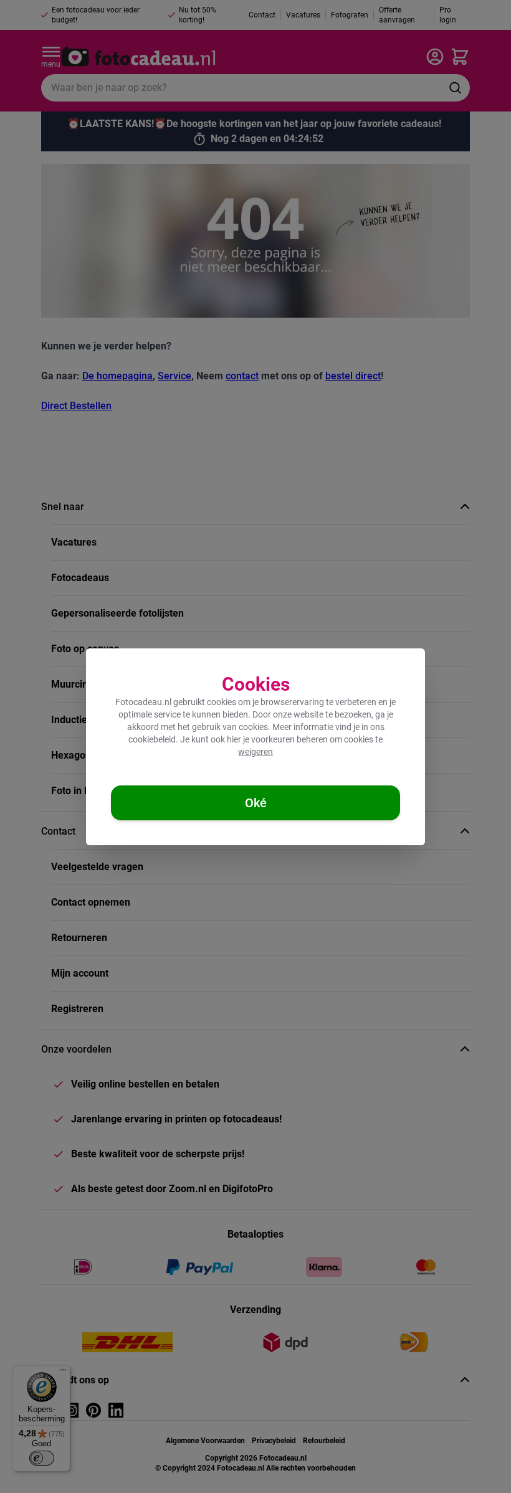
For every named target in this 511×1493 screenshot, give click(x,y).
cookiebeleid (152, 739)
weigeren (255, 752)
